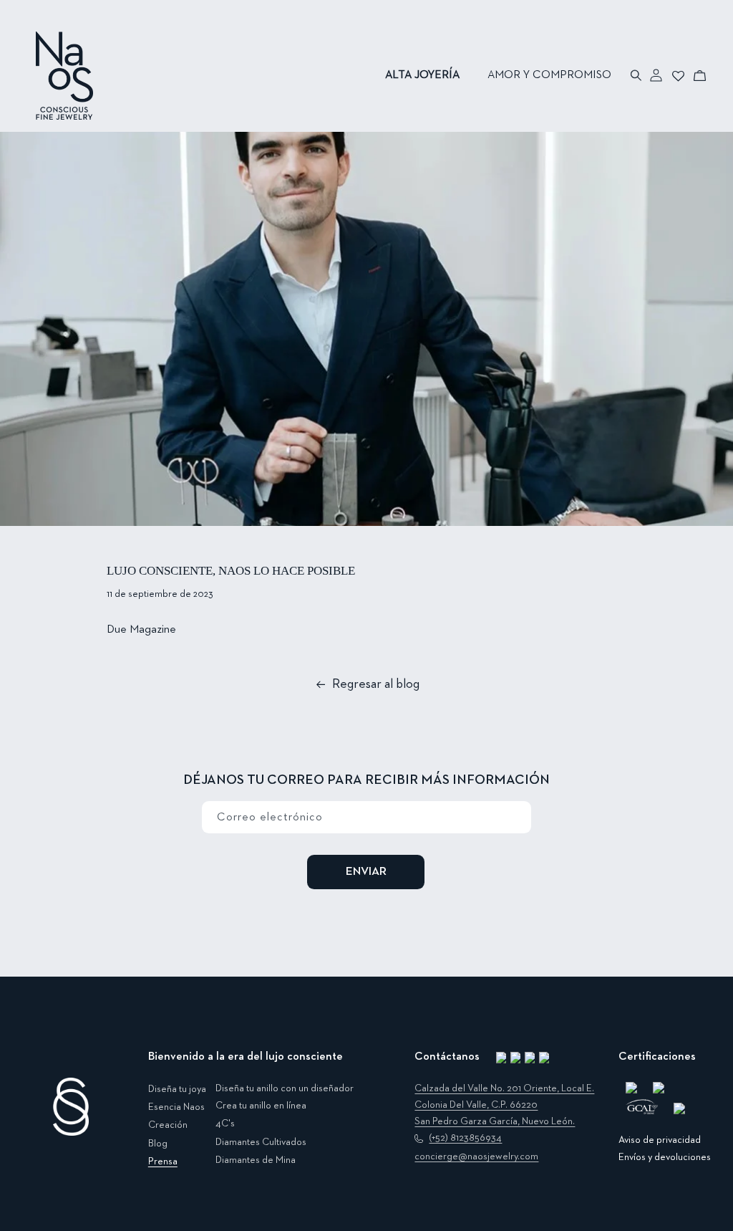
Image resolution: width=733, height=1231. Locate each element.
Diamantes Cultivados (260, 1142)
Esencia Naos (176, 1107)
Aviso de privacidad (659, 1140)
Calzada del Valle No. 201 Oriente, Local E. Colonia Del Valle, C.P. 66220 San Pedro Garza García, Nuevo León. (504, 1104)
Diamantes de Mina (255, 1160)
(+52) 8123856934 (465, 1138)
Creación (168, 1125)
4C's (225, 1124)
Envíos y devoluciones (664, 1157)
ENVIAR (366, 872)
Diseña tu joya (177, 1089)
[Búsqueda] (637, 75)
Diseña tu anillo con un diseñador (284, 1088)
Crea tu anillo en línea (260, 1106)
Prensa (163, 1161)
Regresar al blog (375, 684)
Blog (158, 1144)
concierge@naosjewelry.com (476, 1156)
